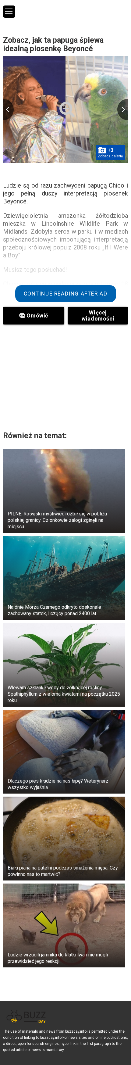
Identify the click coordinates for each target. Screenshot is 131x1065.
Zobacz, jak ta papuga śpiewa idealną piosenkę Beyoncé (53, 44)
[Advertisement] (65, 376)
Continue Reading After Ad (66, 294)
